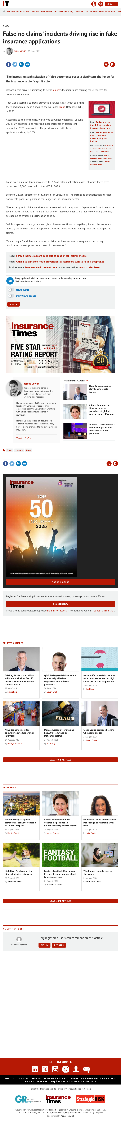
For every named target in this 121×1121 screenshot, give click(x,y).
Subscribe (42, 1081)
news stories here (89, 267)
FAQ (53, 1081)
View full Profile (23, 438)
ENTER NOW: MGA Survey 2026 (100, 11)
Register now (60, 604)
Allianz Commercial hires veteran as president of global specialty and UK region (101, 410)
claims (56, 90)
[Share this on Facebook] (8, 64)
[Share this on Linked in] (21, 64)
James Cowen (20, 50)
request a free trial (103, 610)
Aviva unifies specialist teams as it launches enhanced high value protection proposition (99, 678)
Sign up (13, 304)
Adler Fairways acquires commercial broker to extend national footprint (20, 822)
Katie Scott (91, 833)
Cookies (29, 1081)
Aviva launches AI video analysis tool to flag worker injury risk (19, 732)
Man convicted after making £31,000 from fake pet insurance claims (59, 732)
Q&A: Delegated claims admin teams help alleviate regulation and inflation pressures (60, 680)
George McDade (15, 743)
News (6, 25)
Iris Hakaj (90, 689)
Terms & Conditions (43, 1078)
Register (59, 945)
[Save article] (112, 64)
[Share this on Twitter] (15, 64)
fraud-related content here (41, 267)
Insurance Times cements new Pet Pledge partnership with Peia (99, 822)
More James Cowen (74, 380)
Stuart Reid (12, 692)
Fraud (62, 107)
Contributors (76, 1078)
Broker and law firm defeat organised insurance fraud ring (100, 125)
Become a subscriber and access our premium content (101, 148)
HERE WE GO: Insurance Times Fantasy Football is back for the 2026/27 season (44, 11)
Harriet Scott (13, 833)
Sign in (78, 58)
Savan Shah (52, 692)
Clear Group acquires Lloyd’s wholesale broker (100, 388)
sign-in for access (57, 610)
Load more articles (60, 759)
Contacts (23, 1078)
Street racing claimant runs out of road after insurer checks (51, 255)
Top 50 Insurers (60, 582)
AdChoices (107, 1078)
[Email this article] (27, 64)
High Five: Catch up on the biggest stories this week (18, 872)
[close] (115, 58)
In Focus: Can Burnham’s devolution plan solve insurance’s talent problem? (102, 429)
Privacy (61, 1078)
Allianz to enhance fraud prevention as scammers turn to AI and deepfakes (60, 261)
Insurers (19, 450)
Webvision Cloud (67, 1116)
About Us (9, 1078)
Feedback (63, 1081)
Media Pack (93, 1078)
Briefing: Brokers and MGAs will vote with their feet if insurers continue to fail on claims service (19, 680)
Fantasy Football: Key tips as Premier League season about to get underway (60, 874)
